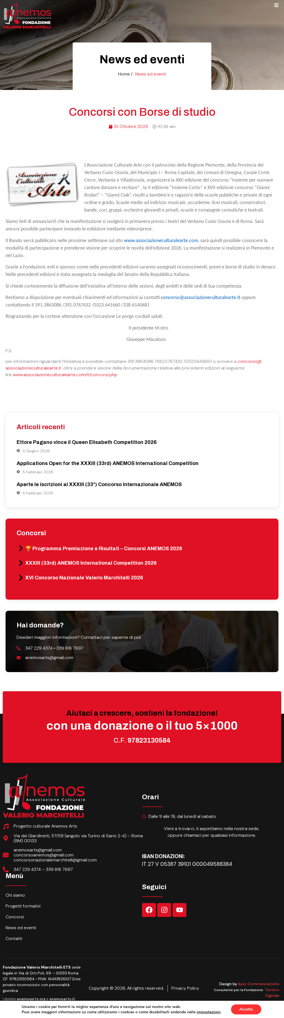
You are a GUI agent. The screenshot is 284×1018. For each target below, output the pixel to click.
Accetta (246, 1009)
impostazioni (208, 1011)
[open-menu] (276, 6)
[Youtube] (179, 910)
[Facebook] (149, 910)
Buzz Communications (258, 983)
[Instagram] (164, 910)
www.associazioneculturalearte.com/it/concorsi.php (65, 375)
